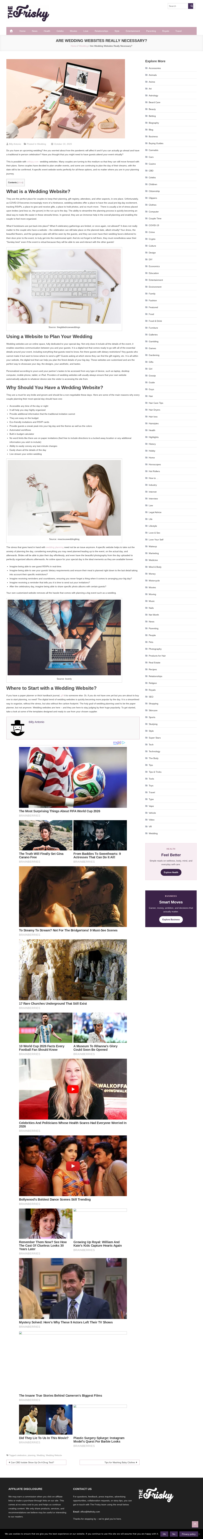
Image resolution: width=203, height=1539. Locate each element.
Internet (153, 491)
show (20, 182)
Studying (153, 724)
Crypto (152, 239)
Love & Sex (154, 532)
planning (31, 1455)
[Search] (190, 6)
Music (152, 601)
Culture (152, 246)
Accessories (155, 68)
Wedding (41, 144)
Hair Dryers (154, 410)
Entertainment (133, 31)
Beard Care (154, 102)
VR (150, 826)
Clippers (153, 198)
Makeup (153, 546)
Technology (154, 751)
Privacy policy (189, 1534)
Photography (155, 649)
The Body (153, 758)
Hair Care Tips (156, 403)
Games (152, 348)
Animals (153, 75)
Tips (151, 765)
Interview (153, 498)
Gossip (152, 375)
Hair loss (153, 416)
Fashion (153, 300)
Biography (154, 123)
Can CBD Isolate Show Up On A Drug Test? (32, 1462)
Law (151, 505)
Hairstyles (154, 423)
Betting (152, 116)
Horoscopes (155, 464)
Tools (151, 778)
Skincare (153, 710)
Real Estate (154, 662)
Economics (154, 266)
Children (153, 184)
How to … (154, 478)
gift (62, 695)
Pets (151, 642)
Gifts (151, 362)
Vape (151, 806)
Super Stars (155, 737)
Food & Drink (155, 321)
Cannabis (153, 150)
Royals (165, 31)
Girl (150, 369)
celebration (21, 1455)
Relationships (101, 31)
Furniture (153, 328)
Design (152, 252)
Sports (152, 717)
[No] (199, 1534)
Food (151, 314)
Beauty (152, 109)
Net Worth (154, 614)
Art (150, 88)
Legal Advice (155, 512)
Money (152, 573)
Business (153, 136)
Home (23, 31)
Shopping (153, 703)
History (152, 444)
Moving (152, 594)
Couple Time (155, 218)
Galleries (153, 334)
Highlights (154, 437)
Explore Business (171, 919)
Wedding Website (54, 1455)
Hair (151, 396)
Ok (164, 1534)
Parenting (151, 31)
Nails (151, 608)
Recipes (153, 669)
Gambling (153, 341)
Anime (152, 82)
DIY (150, 259)
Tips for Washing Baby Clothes (120, 1462)
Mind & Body (155, 567)
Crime (152, 232)
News (34, 31)
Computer (154, 211)
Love (85, 31)
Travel (178, 31)
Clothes (152, 205)
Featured (153, 307)
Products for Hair (157, 655)
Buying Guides (156, 143)
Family (152, 293)
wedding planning (55, 547)
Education (154, 273)
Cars (151, 157)
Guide (152, 382)
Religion (153, 683)
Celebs (60, 31)
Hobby (152, 450)
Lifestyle (153, 526)
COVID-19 (154, 225)
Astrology (153, 95)
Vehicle (152, 813)
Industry (153, 485)
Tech (151, 744)
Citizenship (154, 191)
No (173, 1534)
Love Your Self (156, 539)
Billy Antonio (15, 144)
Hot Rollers (154, 471)
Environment (155, 287)
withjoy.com (33, 161)
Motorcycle (154, 580)
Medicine (153, 560)
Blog (151, 129)
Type (151, 799)
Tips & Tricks (155, 772)
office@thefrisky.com (90, 1512)
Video (151, 819)
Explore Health (171, 872)
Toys (151, 785)
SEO (151, 696)
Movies (73, 31)
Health (47, 31)
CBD (151, 170)
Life (150, 519)
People (152, 635)
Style (117, 31)
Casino (152, 164)
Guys (151, 389)
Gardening (154, 355)
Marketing (154, 553)
